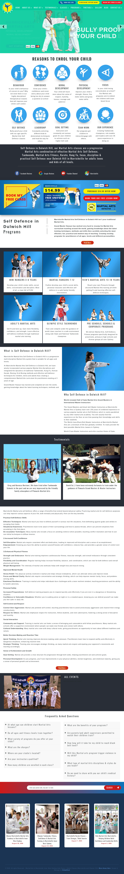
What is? (37, 7)
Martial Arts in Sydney (72, 409)
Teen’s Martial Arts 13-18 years (101, 279)
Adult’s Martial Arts (23, 323)
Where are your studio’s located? (24, 753)
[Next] (120, 27)
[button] (32, 726)
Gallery (98, 7)
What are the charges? (19, 747)
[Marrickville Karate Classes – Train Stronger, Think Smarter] (76, 819)
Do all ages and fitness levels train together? (30, 733)
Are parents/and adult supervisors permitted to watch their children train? (90, 734)
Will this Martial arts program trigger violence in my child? (91, 754)
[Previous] (3, 27)
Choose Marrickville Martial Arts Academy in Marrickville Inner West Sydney (17, 838)
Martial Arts (21, 359)
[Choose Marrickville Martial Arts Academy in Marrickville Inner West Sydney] (17, 819)
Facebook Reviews (26, 173)
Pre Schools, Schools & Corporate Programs (101, 325)
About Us (26, 7)
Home (18, 7)
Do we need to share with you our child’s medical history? (91, 774)
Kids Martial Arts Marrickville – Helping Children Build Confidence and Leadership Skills (106, 838)
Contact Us (115, 7)
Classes (63, 7)
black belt (87, 407)
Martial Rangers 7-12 (62, 279)
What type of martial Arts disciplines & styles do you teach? (91, 764)
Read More (87, 243)
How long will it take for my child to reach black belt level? (91, 744)
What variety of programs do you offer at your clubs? (30, 740)
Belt (83, 422)
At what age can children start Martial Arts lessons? (29, 725)
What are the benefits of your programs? (87, 725)
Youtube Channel (72, 173)
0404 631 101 (68, 2)
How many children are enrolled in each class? (31, 765)
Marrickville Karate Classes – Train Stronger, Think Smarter (77, 837)
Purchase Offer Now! (88, 2)
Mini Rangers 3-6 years (23, 279)
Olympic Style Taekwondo (62, 323)
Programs (75, 7)
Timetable (87, 7)
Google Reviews (49, 173)
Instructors (101, 407)
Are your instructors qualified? (23, 759)
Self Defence (93, 412)
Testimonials (51, 7)
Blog (106, 7)
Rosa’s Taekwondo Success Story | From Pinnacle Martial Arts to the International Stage (32, 486)
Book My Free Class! (112, 2)
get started (16, 46)
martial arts (81, 412)
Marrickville (94, 173)
